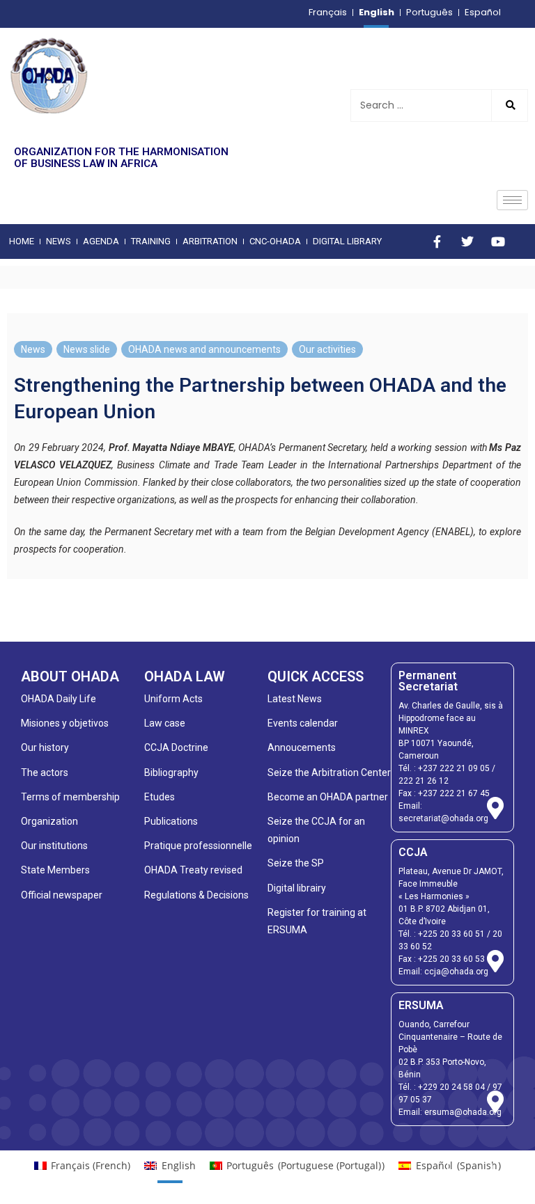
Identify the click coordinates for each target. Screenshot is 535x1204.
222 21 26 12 (423, 781)
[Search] (509, 105)
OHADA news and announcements (204, 349)
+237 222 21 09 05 (454, 768)
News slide (86, 349)
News (33, 349)
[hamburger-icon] (512, 200)
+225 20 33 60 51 (451, 934)
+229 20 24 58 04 (451, 1087)
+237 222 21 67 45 (454, 793)
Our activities (327, 349)
